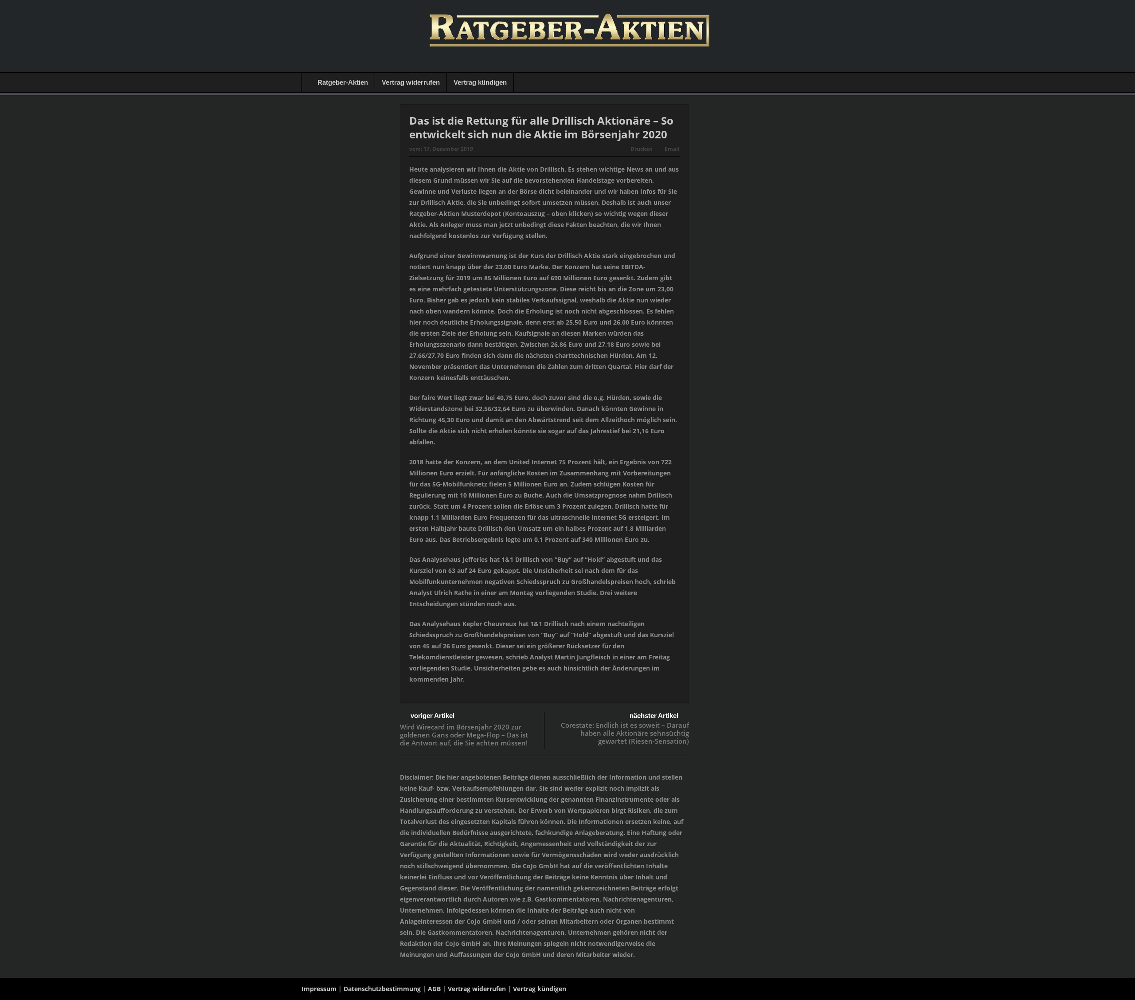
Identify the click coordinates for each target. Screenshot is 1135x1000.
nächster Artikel (654, 715)
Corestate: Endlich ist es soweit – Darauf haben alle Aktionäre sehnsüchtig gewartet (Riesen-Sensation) (625, 733)
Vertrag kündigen (480, 82)
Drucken (641, 149)
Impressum (319, 988)
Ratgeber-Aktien (342, 82)
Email (672, 149)
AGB (434, 988)
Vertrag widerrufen (411, 82)
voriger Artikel (432, 715)
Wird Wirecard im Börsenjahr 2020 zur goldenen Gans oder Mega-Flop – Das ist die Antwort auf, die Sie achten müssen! (464, 734)
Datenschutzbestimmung (382, 988)
